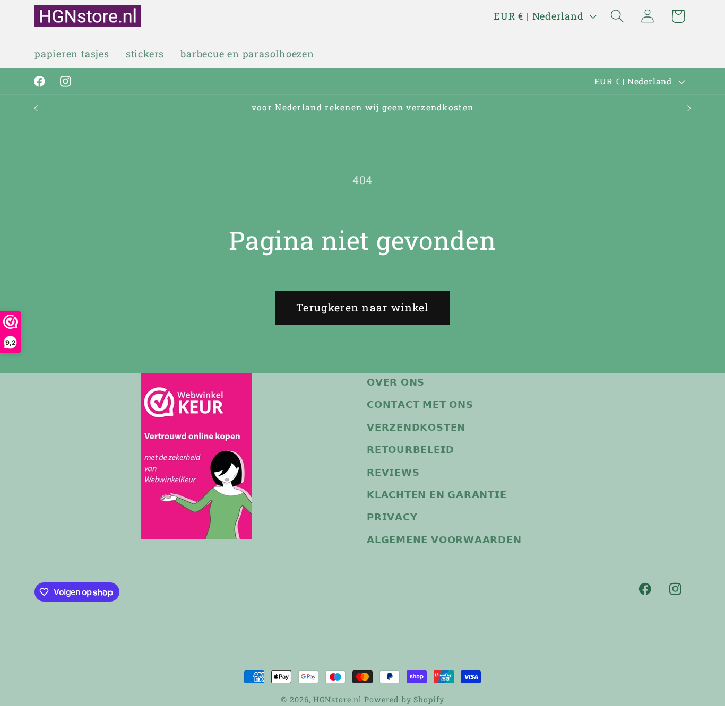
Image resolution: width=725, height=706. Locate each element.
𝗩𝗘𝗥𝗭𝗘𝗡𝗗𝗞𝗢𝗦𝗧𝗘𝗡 (416, 427)
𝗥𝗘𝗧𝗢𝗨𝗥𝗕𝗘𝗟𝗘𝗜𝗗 (410, 449)
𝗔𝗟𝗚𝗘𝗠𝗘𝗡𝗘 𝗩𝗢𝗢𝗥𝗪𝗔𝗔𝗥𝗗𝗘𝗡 (444, 539)
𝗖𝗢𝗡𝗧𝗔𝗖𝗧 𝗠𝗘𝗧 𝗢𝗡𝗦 (420, 404)
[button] (617, 16)
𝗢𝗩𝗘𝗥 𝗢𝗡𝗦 (396, 382)
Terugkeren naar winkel (362, 307)
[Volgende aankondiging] (689, 108)
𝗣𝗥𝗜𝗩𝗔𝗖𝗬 (392, 516)
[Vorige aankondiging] (36, 108)
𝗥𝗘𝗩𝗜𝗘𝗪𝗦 (393, 471)
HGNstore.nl (337, 699)
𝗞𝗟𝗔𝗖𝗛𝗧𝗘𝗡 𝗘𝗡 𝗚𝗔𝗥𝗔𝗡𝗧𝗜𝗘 (437, 494)
